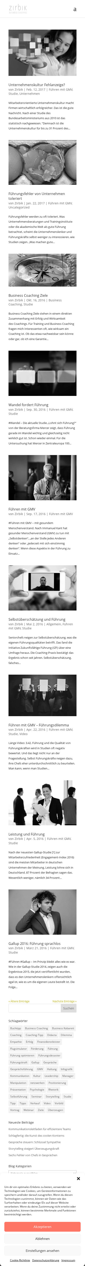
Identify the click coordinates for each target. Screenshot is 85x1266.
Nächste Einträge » (64, 1001)
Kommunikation (19, 1076)
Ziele (41, 1110)
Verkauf (35, 1103)
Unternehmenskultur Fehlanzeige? (36, 84)
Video (23, 734)
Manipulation (18, 1083)
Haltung (52, 1069)
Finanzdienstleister (48, 1042)
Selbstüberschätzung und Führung (36, 619)
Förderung (37, 1049)
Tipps (23, 1103)
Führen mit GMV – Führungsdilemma (38, 725)
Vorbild (59, 1103)
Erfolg (29, 1042)
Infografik (66, 1069)
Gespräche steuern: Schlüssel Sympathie (34, 1142)
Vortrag (14, 1110)
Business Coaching (36, 1028)
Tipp (12, 1103)
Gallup (35, 1062)
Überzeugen (55, 1110)
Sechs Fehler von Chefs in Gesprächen (32, 1155)
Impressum (68, 1260)
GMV (40, 1069)
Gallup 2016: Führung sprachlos (34, 943)
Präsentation (18, 1089)
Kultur (37, 1076)
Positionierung (57, 1083)
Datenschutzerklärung (45, 1260)
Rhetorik (53, 1089)
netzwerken (37, 1083)
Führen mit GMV (60, 89)
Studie (13, 94)
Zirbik (19, 89)
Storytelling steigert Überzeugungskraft (33, 1149)
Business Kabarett (63, 1028)
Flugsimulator (18, 1049)
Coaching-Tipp (34, 1035)
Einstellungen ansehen (42, 1250)
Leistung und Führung (26, 834)
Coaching (16, 1035)
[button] (78, 1178)
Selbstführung (18, 1096)
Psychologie (37, 1089)
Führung (53, 1049)
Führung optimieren (22, 1055)
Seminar (36, 1096)
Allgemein (53, 624)
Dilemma (66, 1035)
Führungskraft (18, 1062)
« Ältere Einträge (18, 1001)
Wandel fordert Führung (28, 404)
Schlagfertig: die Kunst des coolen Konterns (36, 1136)
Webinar (29, 1110)
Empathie (16, 1042)
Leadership (51, 1076)
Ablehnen (42, 1238)
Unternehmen (29, 94)
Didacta (52, 1035)
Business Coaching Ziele (28, 295)
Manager (67, 1076)
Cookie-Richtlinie (20, 1260)
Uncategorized (19, 207)
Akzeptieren (42, 1226)
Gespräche (50, 1062)
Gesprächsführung (21, 1069)
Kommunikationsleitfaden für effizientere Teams (39, 1129)
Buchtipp (15, 1028)
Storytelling (53, 1096)
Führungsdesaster (49, 1055)
